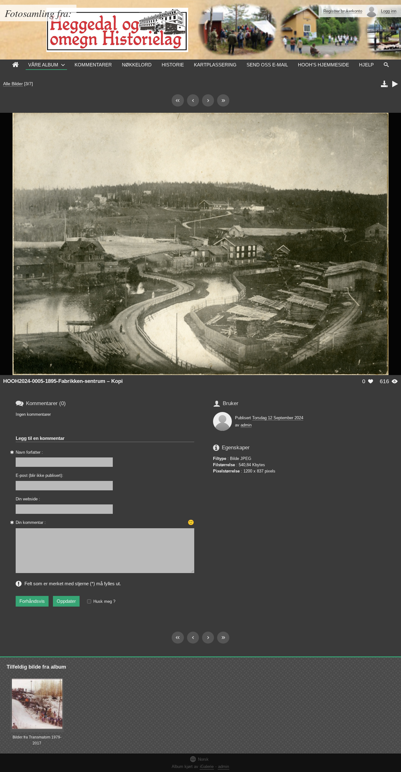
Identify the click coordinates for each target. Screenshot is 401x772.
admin (246, 425)
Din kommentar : (31, 522)
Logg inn (388, 11)
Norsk (199, 759)
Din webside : (28, 499)
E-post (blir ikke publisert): (39, 475)
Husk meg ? (104, 601)
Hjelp (366, 64)
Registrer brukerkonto (342, 11)
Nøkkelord (137, 64)
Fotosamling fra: (38, 13)
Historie (173, 64)
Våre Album (43, 64)
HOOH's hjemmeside (323, 64)
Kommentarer (93, 64)
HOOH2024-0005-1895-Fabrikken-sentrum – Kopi (63, 381)
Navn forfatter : (29, 452)
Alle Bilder (13, 83)
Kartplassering (215, 64)
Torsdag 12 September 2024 (277, 417)
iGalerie (207, 766)
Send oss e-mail (267, 64)
